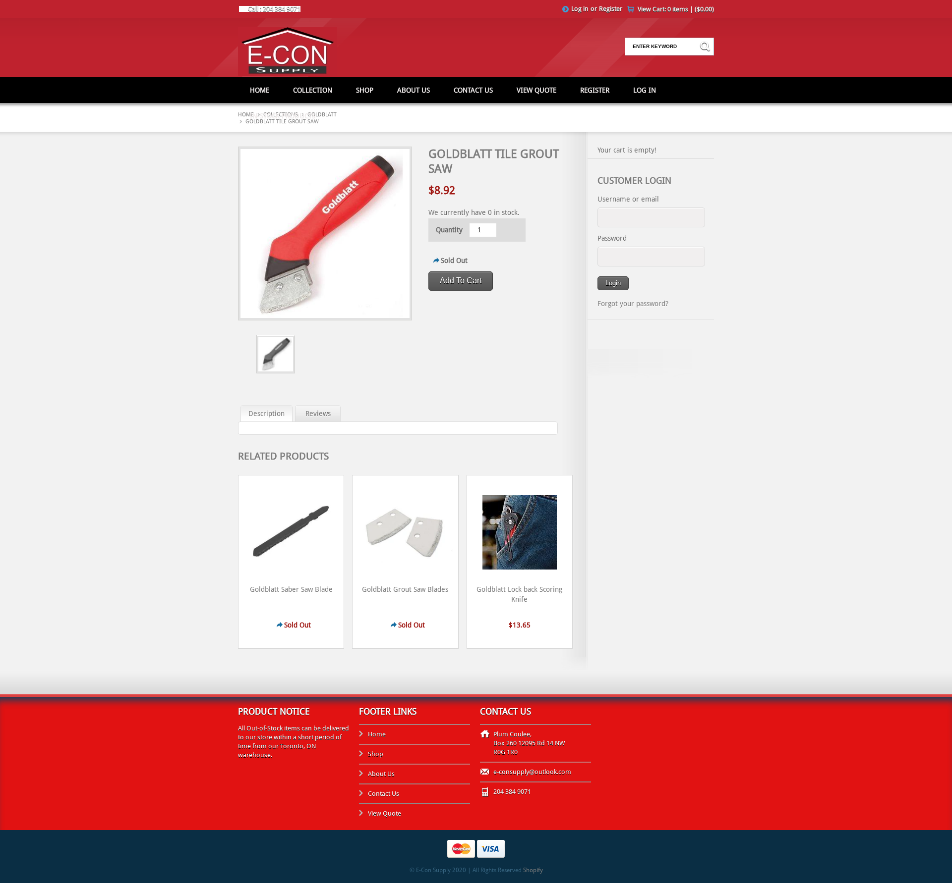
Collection (312, 90)
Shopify (533, 870)
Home (259, 90)
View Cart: (676, 9)
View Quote (536, 90)
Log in (580, 8)
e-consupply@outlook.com (532, 772)
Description (266, 413)
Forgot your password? (632, 304)
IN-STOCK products (282, 116)
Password (612, 238)
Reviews (318, 413)
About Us (413, 90)
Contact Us (473, 90)
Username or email (628, 199)
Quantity (449, 230)
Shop (364, 90)
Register (610, 8)
